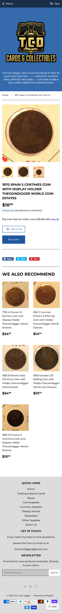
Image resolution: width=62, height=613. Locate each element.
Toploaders (31, 515)
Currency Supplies (31, 506)
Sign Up (54, 573)
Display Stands (31, 511)
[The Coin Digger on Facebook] (30, 586)
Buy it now (13, 239)
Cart (57, 3)
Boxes (31, 498)
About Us (31, 524)
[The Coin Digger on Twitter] (25, 586)
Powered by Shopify (43, 595)
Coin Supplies (31, 502)
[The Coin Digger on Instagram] (35, 586)
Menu (9, 3)
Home (5, 95)
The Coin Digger (22, 595)
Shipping (7, 210)
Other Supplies (31, 520)
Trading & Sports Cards (31, 493)
